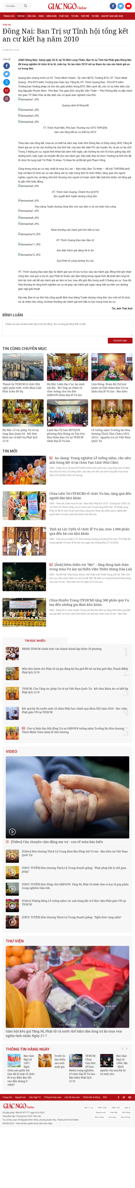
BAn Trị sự (88, 1146)
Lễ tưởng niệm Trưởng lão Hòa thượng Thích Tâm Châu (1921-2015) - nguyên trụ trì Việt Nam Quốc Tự (111, 435)
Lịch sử (7, 23)
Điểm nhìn (51, 16)
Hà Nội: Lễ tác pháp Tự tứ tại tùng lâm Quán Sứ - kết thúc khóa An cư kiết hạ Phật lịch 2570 (20, 435)
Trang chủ (8, 16)
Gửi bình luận (120, 340)
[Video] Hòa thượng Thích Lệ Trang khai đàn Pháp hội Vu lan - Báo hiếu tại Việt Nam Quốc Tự (75, 853)
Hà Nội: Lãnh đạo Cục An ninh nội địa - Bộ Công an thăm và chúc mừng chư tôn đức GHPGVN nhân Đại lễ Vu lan (65, 389)
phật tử (127, 1146)
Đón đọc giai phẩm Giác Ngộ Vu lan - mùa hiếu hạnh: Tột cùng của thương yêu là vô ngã (113, 1108)
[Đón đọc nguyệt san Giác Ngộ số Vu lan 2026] (75, 1102)
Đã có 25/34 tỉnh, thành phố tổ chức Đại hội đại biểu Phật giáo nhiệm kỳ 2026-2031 (66, 1074)
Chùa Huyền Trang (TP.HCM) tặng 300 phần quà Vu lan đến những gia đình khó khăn (89, 602)
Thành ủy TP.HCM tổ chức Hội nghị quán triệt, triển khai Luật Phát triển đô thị (21, 387)
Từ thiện (17, 23)
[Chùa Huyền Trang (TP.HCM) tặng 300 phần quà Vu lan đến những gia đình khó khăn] (24, 612)
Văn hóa (31, 16)
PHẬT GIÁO (102, 1146)
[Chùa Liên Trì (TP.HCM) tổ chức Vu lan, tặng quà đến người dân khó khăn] (24, 505)
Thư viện (15, 941)
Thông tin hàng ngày (28, 1091)
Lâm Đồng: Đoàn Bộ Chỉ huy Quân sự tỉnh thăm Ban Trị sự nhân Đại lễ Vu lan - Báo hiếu (109, 387)
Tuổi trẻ (85, 16)
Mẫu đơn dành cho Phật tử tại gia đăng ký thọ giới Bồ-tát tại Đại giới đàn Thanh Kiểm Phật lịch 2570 (75, 670)
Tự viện (95, 16)
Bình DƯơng (125, 1155)
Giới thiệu (112, 1155)
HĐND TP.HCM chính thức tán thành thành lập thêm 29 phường (62, 649)
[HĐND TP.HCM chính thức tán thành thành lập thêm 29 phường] (12, 653)
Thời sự (21, 16)
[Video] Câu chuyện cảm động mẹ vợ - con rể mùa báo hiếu (56, 842)
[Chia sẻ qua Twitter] (6, 74)
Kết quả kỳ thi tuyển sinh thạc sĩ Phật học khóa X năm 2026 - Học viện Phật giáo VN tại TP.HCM (21, 1110)
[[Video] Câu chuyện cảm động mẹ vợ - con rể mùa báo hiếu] (67, 797)
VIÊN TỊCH (115, 1146)
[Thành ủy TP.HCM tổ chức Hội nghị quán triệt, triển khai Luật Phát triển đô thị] (23, 367)
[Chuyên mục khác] (129, 23)
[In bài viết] (6, 98)
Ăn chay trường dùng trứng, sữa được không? (51, 1105)
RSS (105, 1135)
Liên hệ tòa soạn (72, 1135)
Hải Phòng (126, 1150)
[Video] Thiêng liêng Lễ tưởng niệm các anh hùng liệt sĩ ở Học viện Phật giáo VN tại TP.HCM (74, 902)
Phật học (64, 16)
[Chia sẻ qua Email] (6, 90)
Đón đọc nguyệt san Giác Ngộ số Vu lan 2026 (82, 1105)
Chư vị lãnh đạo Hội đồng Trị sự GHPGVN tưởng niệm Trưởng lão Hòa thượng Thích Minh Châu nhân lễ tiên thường (73, 730)
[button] (123, 1108)
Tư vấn (74, 16)
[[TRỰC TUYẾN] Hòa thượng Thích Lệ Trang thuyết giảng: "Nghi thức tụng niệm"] (12, 922)
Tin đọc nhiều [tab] (35, 641)
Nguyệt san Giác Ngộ (112, 16)
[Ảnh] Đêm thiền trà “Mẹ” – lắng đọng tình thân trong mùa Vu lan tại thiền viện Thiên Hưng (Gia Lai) (90, 566)
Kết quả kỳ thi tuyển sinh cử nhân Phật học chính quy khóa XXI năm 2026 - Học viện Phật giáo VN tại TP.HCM (74, 710)
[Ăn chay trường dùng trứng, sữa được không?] (45, 1102)
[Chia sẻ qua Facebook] (6, 66)
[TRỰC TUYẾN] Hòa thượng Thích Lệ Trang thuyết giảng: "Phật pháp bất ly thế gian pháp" (74, 869)
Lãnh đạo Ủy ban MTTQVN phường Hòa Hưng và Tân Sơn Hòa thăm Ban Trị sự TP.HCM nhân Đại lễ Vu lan (66, 435)
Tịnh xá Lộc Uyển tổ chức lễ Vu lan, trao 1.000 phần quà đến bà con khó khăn (89, 531)
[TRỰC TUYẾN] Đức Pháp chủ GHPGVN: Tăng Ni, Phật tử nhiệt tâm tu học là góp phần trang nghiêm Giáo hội (75, 886)
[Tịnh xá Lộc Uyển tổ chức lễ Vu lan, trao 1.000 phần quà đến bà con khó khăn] (24, 541)
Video (41, 16)
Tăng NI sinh (100, 1150)
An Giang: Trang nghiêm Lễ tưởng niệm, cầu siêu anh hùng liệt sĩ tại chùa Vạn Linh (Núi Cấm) (90, 460)
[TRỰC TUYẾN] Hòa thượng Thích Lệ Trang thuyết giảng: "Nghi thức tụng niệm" (72, 917)
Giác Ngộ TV (35, 1135)
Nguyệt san (20, 1135)
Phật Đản (114, 1150)
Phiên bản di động (91, 1135)
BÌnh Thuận (99, 1155)
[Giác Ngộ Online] (41, 1143)
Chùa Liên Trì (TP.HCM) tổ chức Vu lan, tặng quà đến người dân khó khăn (90, 495)
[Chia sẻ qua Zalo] (6, 82)
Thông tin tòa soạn (52, 1135)
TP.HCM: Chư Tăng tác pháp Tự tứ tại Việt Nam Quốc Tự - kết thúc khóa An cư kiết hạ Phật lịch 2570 (75, 690)
